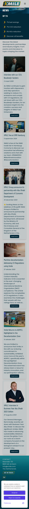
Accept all (14, 493)
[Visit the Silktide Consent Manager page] (23, 503)
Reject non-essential (14, 498)
